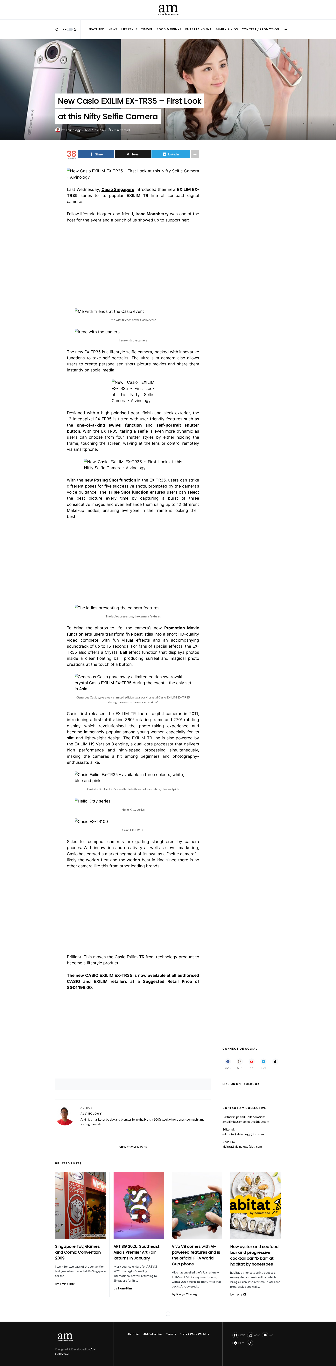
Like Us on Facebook (241, 1084)
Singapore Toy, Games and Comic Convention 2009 (78, 1252)
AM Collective (152, 1334)
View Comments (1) (133, 1147)
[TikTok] (275, 1063)
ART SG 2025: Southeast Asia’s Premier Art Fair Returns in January (136, 1252)
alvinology (91, 1113)
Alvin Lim (133, 1334)
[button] (57, 29)
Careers (171, 1334)
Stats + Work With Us (194, 1334)
